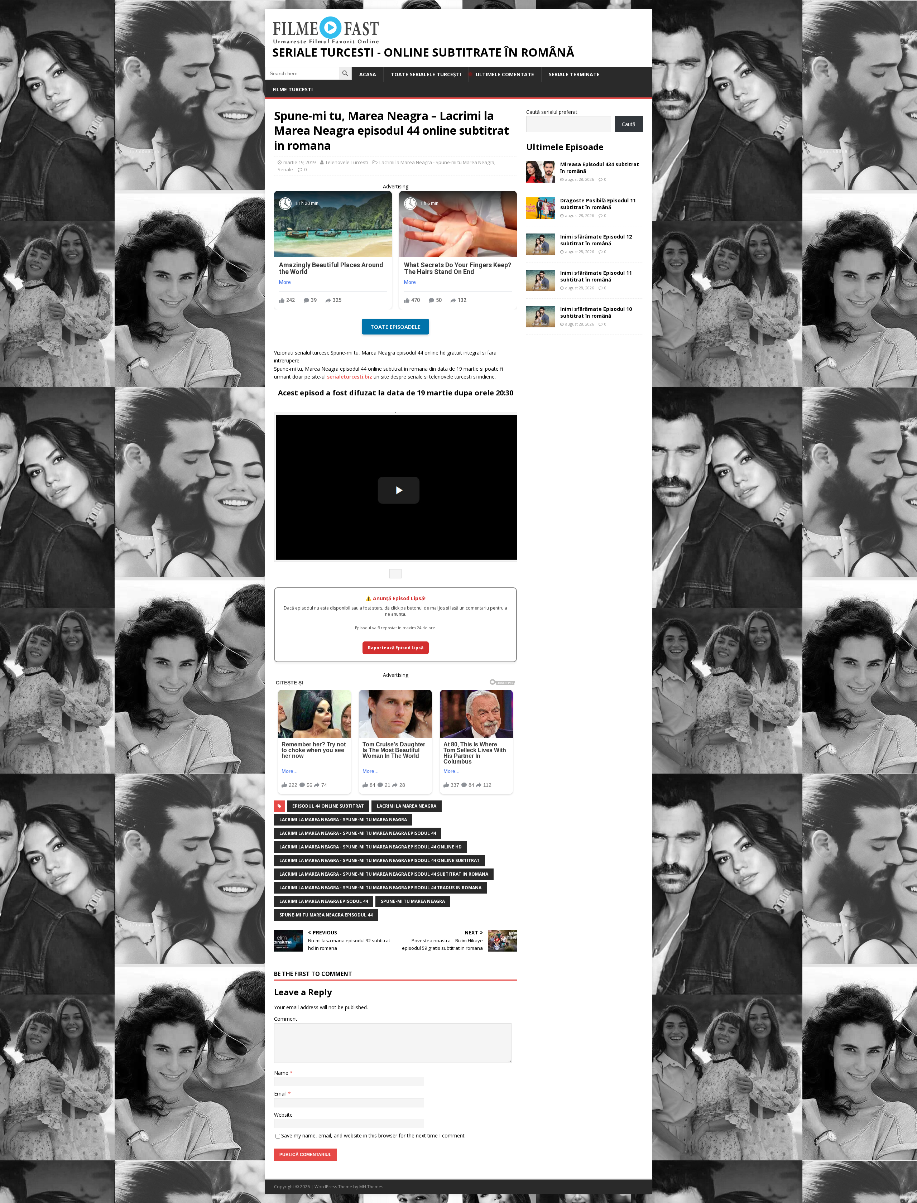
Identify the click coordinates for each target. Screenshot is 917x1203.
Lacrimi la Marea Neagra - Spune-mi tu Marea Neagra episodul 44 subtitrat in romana (383, 874)
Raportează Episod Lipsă (395, 648)
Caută (628, 124)
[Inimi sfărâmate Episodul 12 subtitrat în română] (540, 250)
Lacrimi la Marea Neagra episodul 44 (323, 901)
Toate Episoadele (395, 326)
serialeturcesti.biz (349, 376)
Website (283, 1114)
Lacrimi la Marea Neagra (406, 806)
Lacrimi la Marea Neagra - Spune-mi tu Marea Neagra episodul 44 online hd (370, 847)
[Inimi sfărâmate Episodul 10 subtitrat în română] (540, 323)
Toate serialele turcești (426, 74)
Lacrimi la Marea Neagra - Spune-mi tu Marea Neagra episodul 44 (357, 833)
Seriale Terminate (574, 74)
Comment (285, 1018)
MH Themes (371, 1187)
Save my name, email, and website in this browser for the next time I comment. (373, 1135)
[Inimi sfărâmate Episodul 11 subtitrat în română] (540, 287)
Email (281, 1093)
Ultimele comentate (505, 74)
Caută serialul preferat (551, 112)
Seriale (285, 169)
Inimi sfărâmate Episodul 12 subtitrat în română (596, 239)
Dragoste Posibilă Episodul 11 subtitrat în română (598, 203)
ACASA (367, 74)
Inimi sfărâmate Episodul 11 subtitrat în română (596, 276)
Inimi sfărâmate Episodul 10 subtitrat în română (596, 312)
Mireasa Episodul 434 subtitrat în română (599, 167)
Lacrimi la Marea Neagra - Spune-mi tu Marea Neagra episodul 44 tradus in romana (380, 888)
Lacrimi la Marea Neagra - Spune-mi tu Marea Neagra (436, 162)
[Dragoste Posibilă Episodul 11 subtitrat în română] (540, 214)
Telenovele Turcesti (346, 162)
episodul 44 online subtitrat (328, 806)
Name (282, 1072)
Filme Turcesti (293, 89)
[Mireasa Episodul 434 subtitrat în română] (540, 178)
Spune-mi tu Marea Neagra (413, 901)
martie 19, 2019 (299, 162)
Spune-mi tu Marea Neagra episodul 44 (326, 915)
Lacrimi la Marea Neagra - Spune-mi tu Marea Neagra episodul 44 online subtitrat (379, 860)
